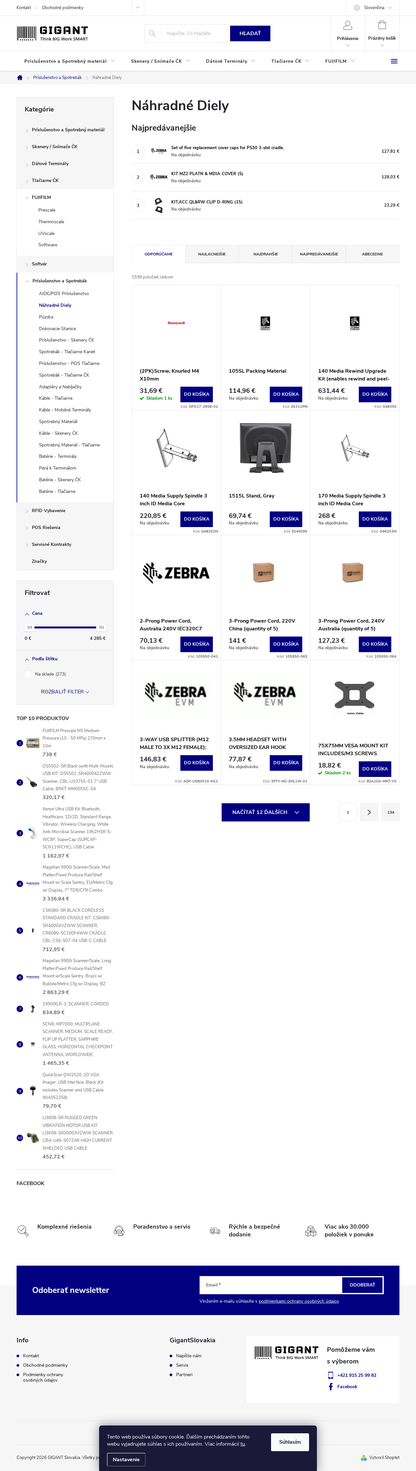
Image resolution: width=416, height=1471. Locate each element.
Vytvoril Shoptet (384, 1458)
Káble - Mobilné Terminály (65, 410)
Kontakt (24, 8)
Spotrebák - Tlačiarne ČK (64, 375)
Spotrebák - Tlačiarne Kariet (67, 352)
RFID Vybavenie (48, 511)
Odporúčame (159, 254)
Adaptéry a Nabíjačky (60, 387)
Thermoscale (51, 222)
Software (47, 245)
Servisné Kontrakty (51, 544)
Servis (182, 1365)
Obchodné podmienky (63, 8)
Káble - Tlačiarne (55, 398)
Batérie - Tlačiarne (57, 491)
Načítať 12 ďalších (260, 812)
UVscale (46, 233)
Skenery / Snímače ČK (54, 147)
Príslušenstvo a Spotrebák (59, 281)
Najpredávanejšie (319, 254)
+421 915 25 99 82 (356, 1375)
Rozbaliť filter (62, 691)
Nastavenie (126, 1459)
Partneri (184, 1374)
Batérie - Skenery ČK (60, 480)
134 (390, 812)
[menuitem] (70, 61)
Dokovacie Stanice (57, 329)
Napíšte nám (189, 1356)
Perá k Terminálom (57, 468)
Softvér (39, 264)
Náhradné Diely (55, 305)
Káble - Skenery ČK (58, 433)
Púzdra (46, 317)
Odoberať (362, 1285)
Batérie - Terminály (58, 456)
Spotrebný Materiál (58, 422)
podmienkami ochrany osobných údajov (299, 1301)
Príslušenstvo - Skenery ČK (66, 340)
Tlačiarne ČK (45, 180)
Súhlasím (290, 1442)
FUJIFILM (41, 197)
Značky (39, 561)
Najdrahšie (266, 254)
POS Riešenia (46, 527)
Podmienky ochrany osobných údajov (43, 1377)
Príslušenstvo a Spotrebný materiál (68, 130)
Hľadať (250, 33)
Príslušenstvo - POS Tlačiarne (69, 363)
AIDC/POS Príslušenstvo (64, 293)
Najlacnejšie (212, 254)
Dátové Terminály (50, 164)
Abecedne (372, 254)
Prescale (46, 210)
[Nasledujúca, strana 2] (369, 812)
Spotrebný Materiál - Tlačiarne (69, 445)
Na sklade (50, 674)
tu (242, 1444)
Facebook (347, 1387)
